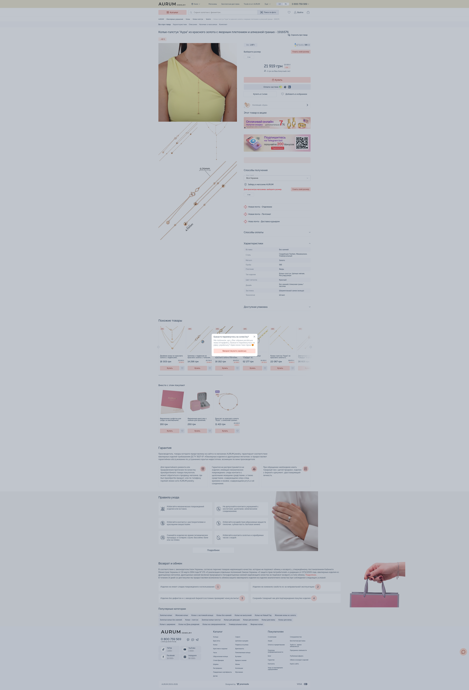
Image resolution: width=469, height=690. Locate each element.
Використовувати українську (234, 351)
